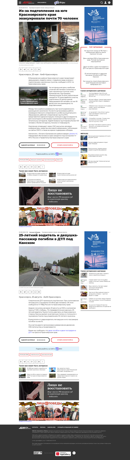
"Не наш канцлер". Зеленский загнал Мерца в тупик (99, 162)
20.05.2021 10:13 (23, 7)
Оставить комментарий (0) (65, 145)
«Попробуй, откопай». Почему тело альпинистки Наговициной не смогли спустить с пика (99, 120)
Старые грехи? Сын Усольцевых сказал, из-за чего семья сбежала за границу (99, 281)
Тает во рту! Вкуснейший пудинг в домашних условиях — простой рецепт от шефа (99, 294)
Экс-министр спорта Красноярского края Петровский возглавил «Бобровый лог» (96, 82)
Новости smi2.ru (25, 226)
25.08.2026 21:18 (23, 232)
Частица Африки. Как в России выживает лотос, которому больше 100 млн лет (99, 95)
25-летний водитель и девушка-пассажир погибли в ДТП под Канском (96, 75)
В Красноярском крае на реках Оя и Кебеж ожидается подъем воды (37, 174)
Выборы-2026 (51, 427)
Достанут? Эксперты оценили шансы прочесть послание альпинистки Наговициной (100, 126)
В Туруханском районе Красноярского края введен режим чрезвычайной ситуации (36, 181)
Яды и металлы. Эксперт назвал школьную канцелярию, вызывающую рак (98, 287)
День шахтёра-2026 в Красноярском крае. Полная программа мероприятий (96, 60)
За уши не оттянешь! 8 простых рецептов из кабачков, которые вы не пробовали (100, 306)
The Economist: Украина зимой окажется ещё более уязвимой (97, 149)
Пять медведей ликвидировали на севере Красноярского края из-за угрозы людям (67, 376)
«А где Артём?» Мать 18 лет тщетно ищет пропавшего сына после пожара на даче (99, 113)
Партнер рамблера (48, 453)
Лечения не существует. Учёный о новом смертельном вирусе (99, 274)
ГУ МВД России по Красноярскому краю (31, 287)
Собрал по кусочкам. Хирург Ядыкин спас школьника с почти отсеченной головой (100, 300)
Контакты (35, 427)
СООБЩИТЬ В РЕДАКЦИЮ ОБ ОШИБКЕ (67, 427)
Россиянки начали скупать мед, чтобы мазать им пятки (97, 155)
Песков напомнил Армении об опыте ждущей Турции (99, 136)
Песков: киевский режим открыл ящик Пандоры (98, 143)
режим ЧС (73, 134)
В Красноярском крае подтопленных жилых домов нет (67, 174)
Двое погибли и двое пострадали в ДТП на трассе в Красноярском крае (96, 67)
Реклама (42, 427)
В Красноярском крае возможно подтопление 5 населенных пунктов (67, 181)
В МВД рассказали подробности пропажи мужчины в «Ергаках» (37, 369)
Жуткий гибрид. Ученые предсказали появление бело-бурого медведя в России (100, 101)
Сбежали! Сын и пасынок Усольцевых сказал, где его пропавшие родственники (100, 107)
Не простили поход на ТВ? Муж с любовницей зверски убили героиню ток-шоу (95, 52)
